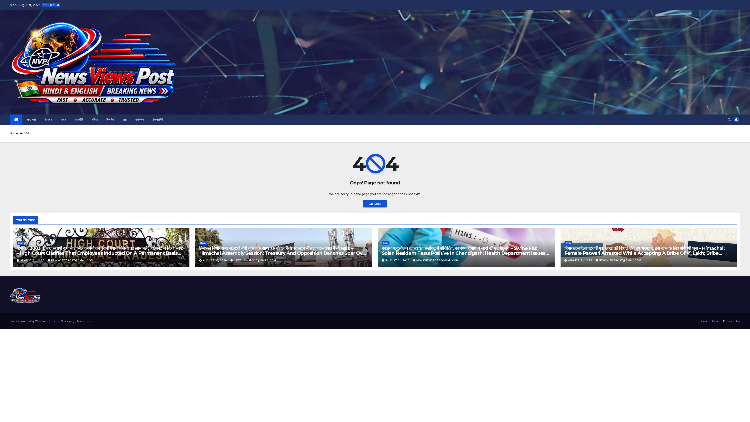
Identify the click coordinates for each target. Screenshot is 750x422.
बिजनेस (110, 119)
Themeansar (83, 321)
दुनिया (95, 119)
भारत (63, 119)
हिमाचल (49, 119)
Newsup (66, 321)
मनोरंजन (139, 119)
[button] (729, 120)
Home (31, 119)
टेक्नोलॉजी (158, 119)
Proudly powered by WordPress (29, 321)
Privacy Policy (731, 321)
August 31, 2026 (32, 260)
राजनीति (79, 119)
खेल (125, 119)
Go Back (375, 204)
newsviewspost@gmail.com (72, 260)
